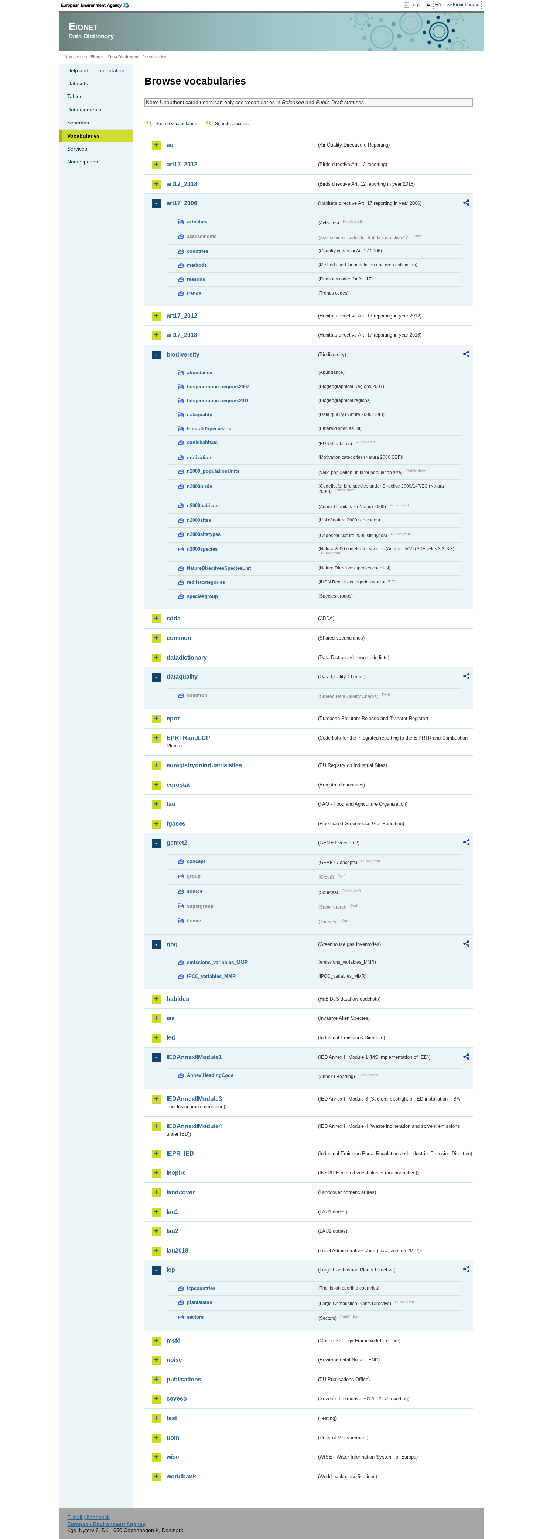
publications (184, 1379)
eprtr (173, 718)
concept (196, 861)
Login (416, 5)
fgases (176, 823)
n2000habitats (202, 505)
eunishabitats (202, 442)
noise (174, 1360)
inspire (176, 1173)
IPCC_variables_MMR (211, 976)
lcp (171, 1270)
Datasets (77, 83)
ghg (172, 944)
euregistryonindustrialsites (204, 765)
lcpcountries (201, 1288)
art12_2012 (182, 164)
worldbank (181, 1476)
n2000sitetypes (204, 534)
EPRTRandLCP (188, 738)
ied (171, 1037)
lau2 (172, 1231)
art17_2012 (182, 316)
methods (197, 265)
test (172, 1418)
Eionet (96, 57)
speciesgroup (202, 596)
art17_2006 (182, 203)
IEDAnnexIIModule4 (194, 1126)
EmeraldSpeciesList (210, 428)
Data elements (84, 110)
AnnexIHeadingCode (210, 1075)
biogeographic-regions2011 (218, 400)
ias (171, 1018)
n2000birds (199, 486)
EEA (97, 5)
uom (173, 1438)
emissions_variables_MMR (217, 962)
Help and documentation (95, 70)
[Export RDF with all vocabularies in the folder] (466, 203)
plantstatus (199, 1302)
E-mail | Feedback (88, 1517)
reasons (196, 279)
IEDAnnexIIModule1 (194, 1057)
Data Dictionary (123, 57)
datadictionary (187, 657)
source (194, 891)
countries (197, 251)
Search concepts (232, 123)
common (179, 638)
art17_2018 (182, 335)
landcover (181, 1192)
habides (178, 999)
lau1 (172, 1212)
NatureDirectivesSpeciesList (219, 568)
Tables (74, 96)
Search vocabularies (176, 123)
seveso (177, 1398)
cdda (174, 618)
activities (197, 221)
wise (173, 1457)
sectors (195, 1317)
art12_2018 (182, 184)
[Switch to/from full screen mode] (439, 5)
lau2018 (177, 1250)
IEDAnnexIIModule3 (194, 1099)
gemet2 (177, 843)
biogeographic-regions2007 (218, 386)
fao (171, 804)
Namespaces (82, 162)
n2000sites (199, 520)
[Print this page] (429, 5)
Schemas (78, 122)
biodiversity (183, 354)
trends (194, 293)
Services (77, 149)
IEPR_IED (180, 1153)
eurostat (178, 785)
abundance (199, 372)
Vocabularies (83, 136)
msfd (174, 1340)
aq (170, 145)
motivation (199, 457)
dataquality (199, 414)
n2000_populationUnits (213, 471)
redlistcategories (206, 582)
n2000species (202, 549)
